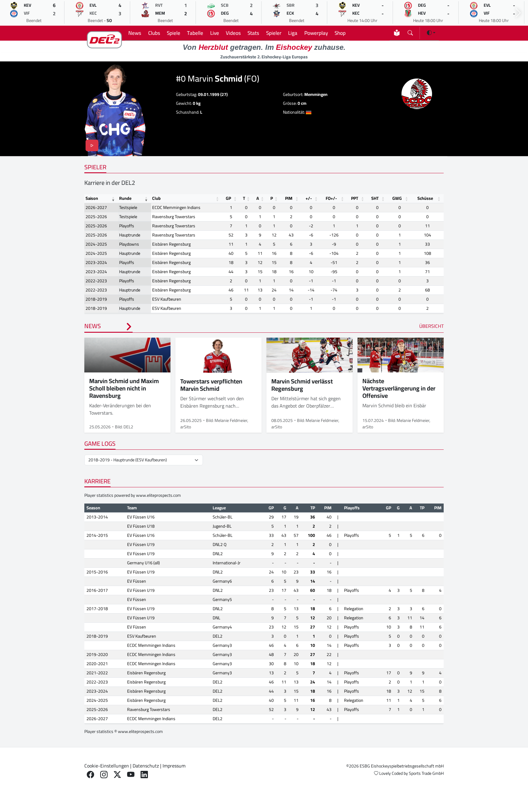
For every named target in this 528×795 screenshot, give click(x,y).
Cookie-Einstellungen (106, 765)
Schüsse (425, 198)
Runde (125, 198)
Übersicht (431, 326)
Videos (233, 33)
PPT (354, 198)
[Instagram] (104, 775)
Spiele (173, 33)
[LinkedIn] (144, 775)
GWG (397, 198)
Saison (92, 198)
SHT (375, 198)
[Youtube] (131, 775)
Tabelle (195, 33)
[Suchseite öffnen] (410, 32)
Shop (340, 33)
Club (156, 198)
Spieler (273, 33)
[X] (117, 775)
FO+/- (331, 198)
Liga (292, 33)
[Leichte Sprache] (397, 33)
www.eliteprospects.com (158, 495)
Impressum (174, 765)
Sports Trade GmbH (426, 773)
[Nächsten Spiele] (518, 13)
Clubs (154, 33)
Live (214, 33)
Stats (253, 33)
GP (228, 198)
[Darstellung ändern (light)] (431, 33)
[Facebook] (90, 775)
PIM (288, 198)
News (134, 33)
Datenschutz (146, 765)
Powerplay (316, 33)
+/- (309, 198)
